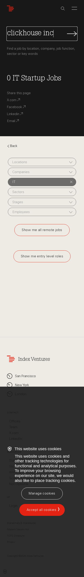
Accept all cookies (41, 510)
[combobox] (42, 162)
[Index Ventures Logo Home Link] (11, 8)
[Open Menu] (74, 8)
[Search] (62, 9)
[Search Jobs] (42, 33)
